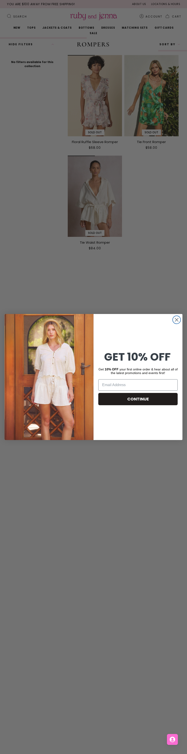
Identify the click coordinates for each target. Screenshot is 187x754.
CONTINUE (138, 399)
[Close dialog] (177, 320)
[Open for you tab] (172, 739)
